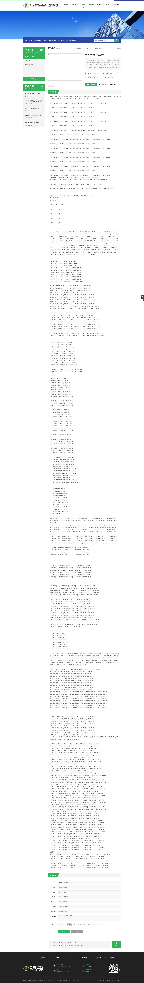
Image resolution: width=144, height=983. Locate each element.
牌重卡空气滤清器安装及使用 (32, 123)
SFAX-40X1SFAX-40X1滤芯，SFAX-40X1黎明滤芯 (68, 946)
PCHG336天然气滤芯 (40, 40)
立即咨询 (92, 84)
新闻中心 (70, 957)
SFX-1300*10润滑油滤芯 (69, 40)
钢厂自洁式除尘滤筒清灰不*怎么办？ (34, 101)
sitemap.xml (118, 980)
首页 (83, 48)
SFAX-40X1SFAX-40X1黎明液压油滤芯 (65, 943)
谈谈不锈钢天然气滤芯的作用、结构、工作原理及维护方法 (40, 93)
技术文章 (84, 957)
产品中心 (88, 48)
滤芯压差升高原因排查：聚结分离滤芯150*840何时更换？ (40, 108)
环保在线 (105, 980)
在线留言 (98, 957)
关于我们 (43, 957)
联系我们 (112, 957)
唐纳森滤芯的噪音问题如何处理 (33, 115)
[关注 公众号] (142, 299)
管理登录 (111, 980)
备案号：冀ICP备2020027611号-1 (65, 980)
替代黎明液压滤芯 (29, 56)
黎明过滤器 (27, 61)
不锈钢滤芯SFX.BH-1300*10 (54, 40)
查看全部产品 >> (34, 79)
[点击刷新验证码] (69, 924)
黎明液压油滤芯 (29, 64)
